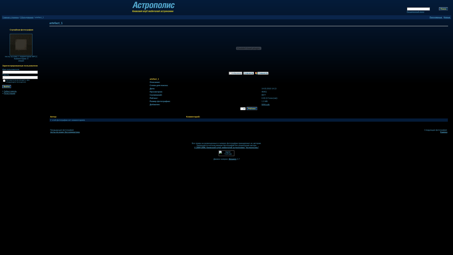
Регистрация (9, 93)
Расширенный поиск (415, 12)
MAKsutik (266, 104)
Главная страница (10, 17)
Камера (443, 132)
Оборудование (26, 17)
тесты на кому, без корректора (65, 132)
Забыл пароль (10, 91)
